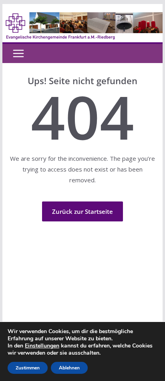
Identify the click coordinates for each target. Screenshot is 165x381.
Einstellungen (42, 345)
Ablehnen (69, 368)
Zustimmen (28, 368)
